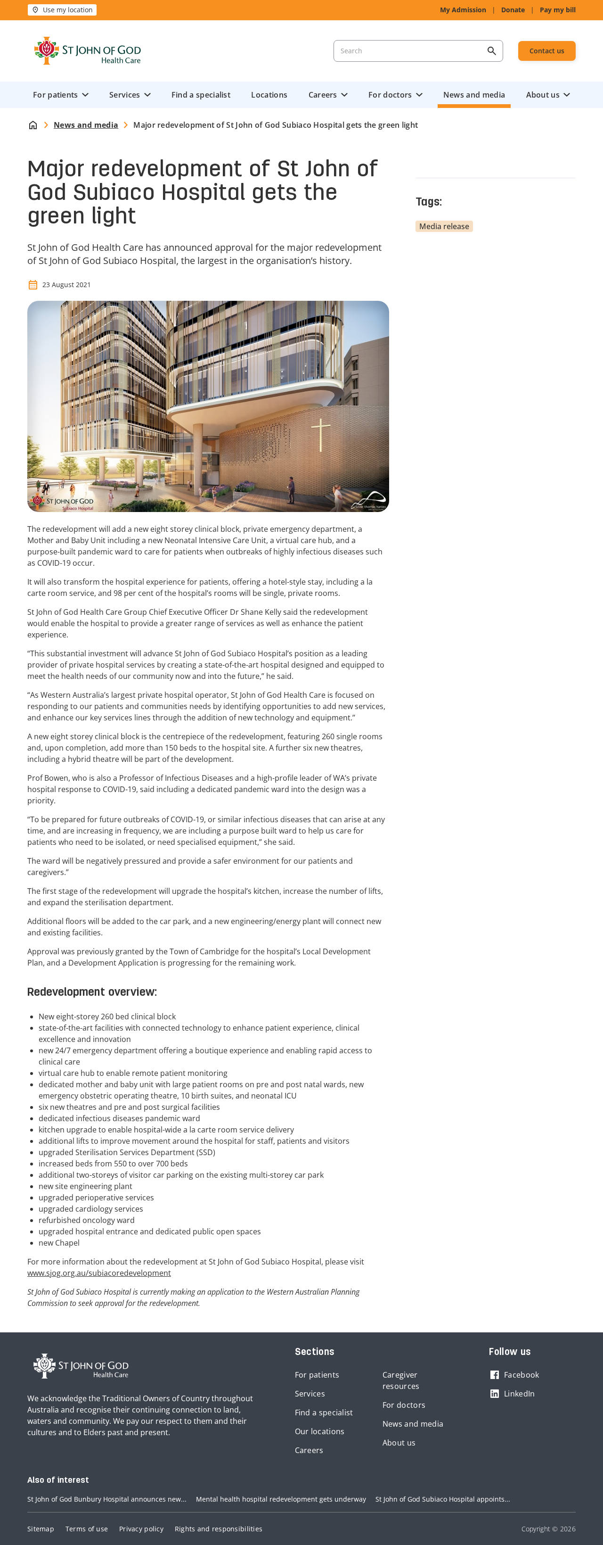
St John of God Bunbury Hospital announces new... (107, 1499)
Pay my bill (558, 9)
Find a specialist (200, 95)
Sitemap (40, 1528)
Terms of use (86, 1528)
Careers (323, 95)
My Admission (463, 9)
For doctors (390, 95)
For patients (55, 95)
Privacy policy (141, 1528)
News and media (474, 95)
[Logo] (87, 51)
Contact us (547, 50)
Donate (513, 9)
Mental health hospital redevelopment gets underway (281, 1499)
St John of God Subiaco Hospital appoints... (442, 1499)
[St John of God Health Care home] (81, 1366)
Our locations (320, 1431)
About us (543, 95)
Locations (269, 95)
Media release (444, 226)
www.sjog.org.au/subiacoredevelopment (99, 1273)
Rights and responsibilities (218, 1528)
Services (124, 95)
